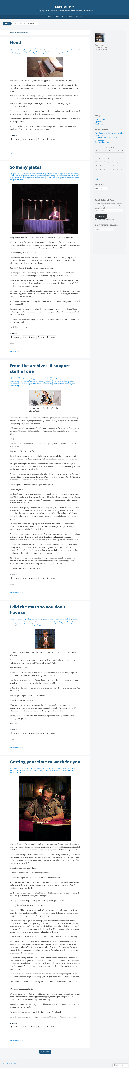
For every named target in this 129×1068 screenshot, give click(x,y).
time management (35, 51)
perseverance (49, 49)
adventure (26, 174)
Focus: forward (100, 135)
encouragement (36, 619)
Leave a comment (17, 153)
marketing (44, 378)
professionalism (14, 380)
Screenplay (31, 53)
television (32, 621)
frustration (56, 174)
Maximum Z (64, 7)
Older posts (45, 1052)
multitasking (52, 378)
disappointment (47, 174)
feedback (37, 49)
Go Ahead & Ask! (58, 17)
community (39, 174)
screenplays (53, 770)
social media (60, 380)
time (37, 621)
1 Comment (15, 351)
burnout (32, 174)
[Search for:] (104, 229)
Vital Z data (79, 17)
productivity (64, 49)
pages (43, 619)
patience (58, 378)
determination (30, 49)
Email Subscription (104, 200)
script (27, 51)
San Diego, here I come (102, 142)
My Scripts (69, 17)
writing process (60, 621)
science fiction (14, 176)
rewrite (77, 49)
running (49, 768)
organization (63, 174)
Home (49, 17)
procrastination (66, 619)
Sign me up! (101, 216)
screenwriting (21, 51)
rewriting (76, 174)
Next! (15, 42)
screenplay (13, 51)
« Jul (96, 179)
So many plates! (26, 167)
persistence (57, 49)
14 (113, 162)
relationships (23, 380)
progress (71, 49)
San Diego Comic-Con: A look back (106, 137)
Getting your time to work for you (45, 762)
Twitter (12, 382)
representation (32, 380)
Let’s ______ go (100, 140)
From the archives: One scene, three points (109, 133)
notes (42, 49)
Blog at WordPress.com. (10, 1063)
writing (43, 51)
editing (29, 619)
